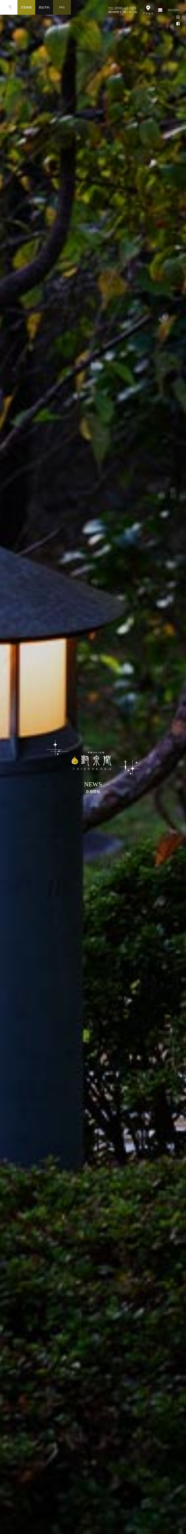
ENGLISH (174, 10)
